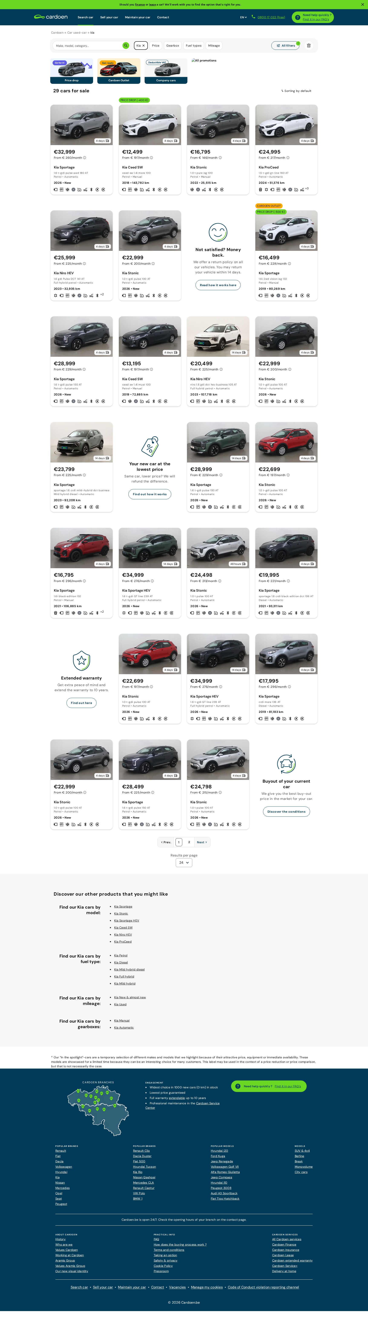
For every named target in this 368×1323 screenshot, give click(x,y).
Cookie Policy (163, 1266)
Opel (58, 1193)
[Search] (125, 45)
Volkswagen (63, 1167)
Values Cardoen (66, 1250)
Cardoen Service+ (285, 1266)
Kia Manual (122, 1020)
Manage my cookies (207, 1287)
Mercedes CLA (143, 1183)
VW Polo (139, 1193)
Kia (57, 1177)
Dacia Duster (142, 1156)
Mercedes (62, 1188)
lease (152, 4)
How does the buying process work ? (180, 1244)
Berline (299, 1156)
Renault (60, 1151)
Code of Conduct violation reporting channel (263, 1287)
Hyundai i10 (219, 1183)
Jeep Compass (221, 1177)
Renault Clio (141, 1151)
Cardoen (57, 32)
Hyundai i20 (219, 1151)
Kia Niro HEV (123, 934)
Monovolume (304, 1167)
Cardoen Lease (283, 1255)
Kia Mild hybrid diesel (129, 969)
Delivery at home (284, 1271)
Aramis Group (65, 1260)
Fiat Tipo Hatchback (225, 1198)
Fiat (57, 1156)
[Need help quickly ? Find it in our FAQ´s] (297, 17)
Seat (58, 1198)
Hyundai (61, 1172)
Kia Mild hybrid (124, 983)
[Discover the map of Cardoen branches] (98, 1135)
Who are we (64, 1244)
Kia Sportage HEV (126, 920)
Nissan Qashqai (144, 1177)
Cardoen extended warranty (292, 1260)
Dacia (59, 1161)
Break (299, 1161)
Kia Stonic (121, 913)
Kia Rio (137, 1172)
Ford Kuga (218, 1156)
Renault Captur (144, 1188)
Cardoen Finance (284, 1244)
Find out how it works (150, 494)
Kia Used (120, 1004)
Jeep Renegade (222, 1161)
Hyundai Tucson (144, 1167)
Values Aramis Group (70, 1266)
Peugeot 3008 (221, 1188)
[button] (143, 45)
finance (140, 4)
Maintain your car (137, 17)
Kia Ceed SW (123, 927)
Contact (163, 17)
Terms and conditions (169, 1250)
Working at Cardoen (69, 1255)
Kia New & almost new (130, 997)
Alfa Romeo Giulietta (225, 1172)
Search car (85, 17)
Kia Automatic (124, 1027)
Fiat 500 (139, 1161)
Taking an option (165, 1255)
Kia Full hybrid (124, 976)
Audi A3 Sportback (224, 1193)
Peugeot (61, 1204)
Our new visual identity (71, 1271)
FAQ (156, 1239)
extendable (177, 1098)
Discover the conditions (286, 811)
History (60, 1239)
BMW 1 (137, 1198)
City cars (301, 1172)
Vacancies (177, 1287)
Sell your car (109, 17)
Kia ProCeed (123, 941)
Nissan (60, 1183)
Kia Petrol (121, 955)
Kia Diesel (121, 962)
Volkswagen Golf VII (225, 1167)
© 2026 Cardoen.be (184, 1302)
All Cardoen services (286, 1239)
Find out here (81, 703)
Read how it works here (218, 285)
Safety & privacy (166, 1260)
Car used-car (77, 32)
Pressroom (161, 1271)
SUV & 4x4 (302, 1151)
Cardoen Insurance (285, 1250)
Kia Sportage (123, 906)
